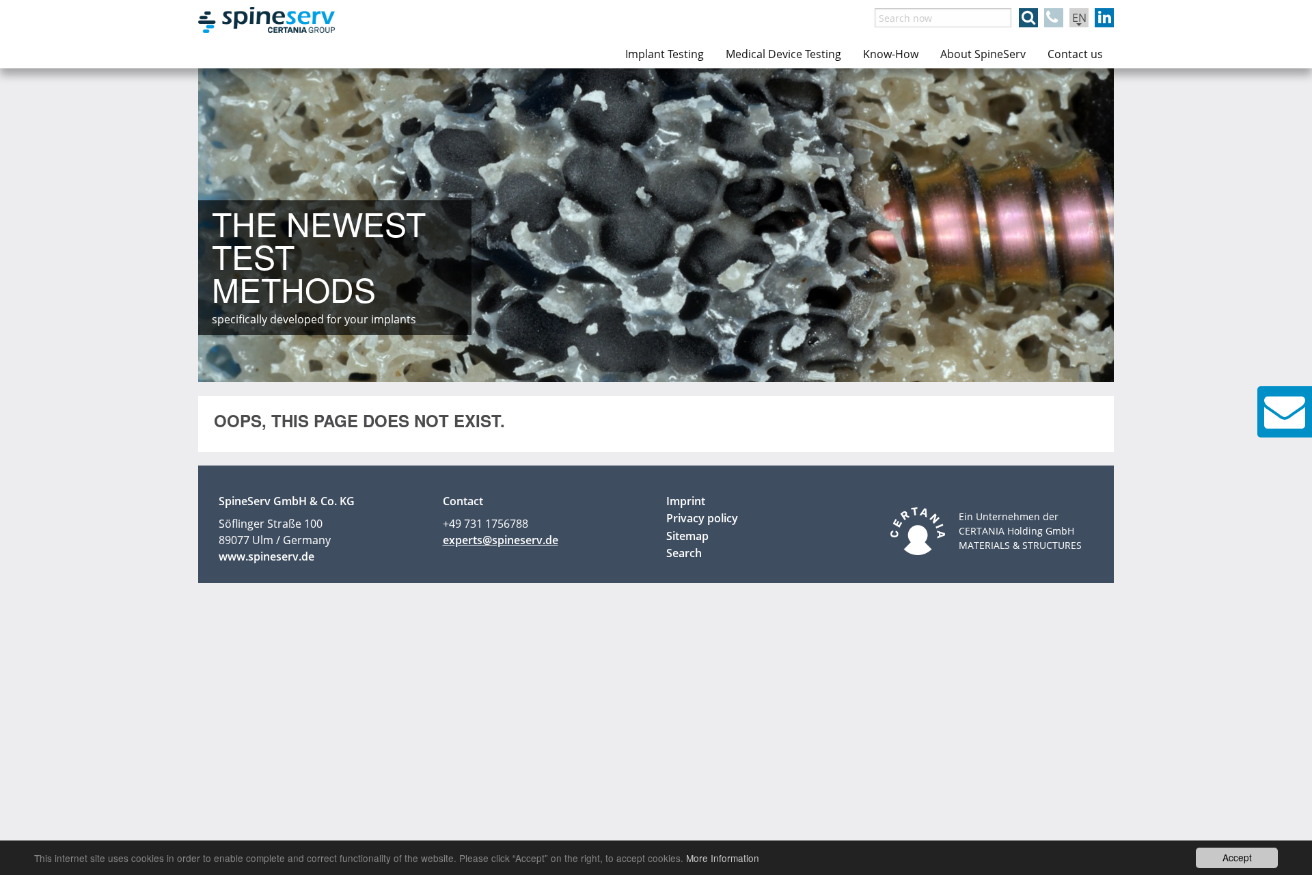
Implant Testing (664, 54)
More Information (722, 858)
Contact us (1075, 54)
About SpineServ (983, 54)
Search (684, 553)
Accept (1237, 857)
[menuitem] (664, 54)
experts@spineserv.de (500, 540)
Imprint (685, 501)
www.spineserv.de (266, 556)
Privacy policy (702, 518)
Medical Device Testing (783, 54)
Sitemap (687, 535)
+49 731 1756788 (485, 523)
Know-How (890, 54)
